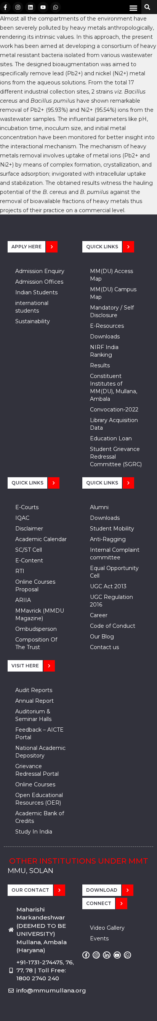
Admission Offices (39, 281)
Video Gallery (107, 927)
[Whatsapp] (55, 7)
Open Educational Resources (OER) (39, 799)
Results (100, 365)
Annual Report (34, 700)
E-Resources (107, 325)
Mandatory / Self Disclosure (112, 311)
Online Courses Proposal (35, 585)
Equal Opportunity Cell (114, 572)
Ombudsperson (36, 629)
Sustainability (32, 321)
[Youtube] (43, 7)
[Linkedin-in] (106, 955)
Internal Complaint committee (114, 553)
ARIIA (23, 600)
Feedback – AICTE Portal (39, 733)
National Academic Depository (40, 752)
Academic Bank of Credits (39, 817)
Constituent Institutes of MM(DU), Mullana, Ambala (113, 387)
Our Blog (102, 636)
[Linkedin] (30, 7)
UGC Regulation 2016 (111, 601)
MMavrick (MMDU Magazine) (39, 614)
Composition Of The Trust (36, 643)
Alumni (99, 507)
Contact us (104, 647)
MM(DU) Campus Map (113, 293)
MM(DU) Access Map (111, 275)
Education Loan (111, 438)
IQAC (22, 517)
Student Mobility (112, 528)
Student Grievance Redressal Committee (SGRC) (116, 457)
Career (98, 615)
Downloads (105, 336)
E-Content (29, 560)
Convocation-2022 (114, 409)
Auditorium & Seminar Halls (33, 715)
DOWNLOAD (101, 890)
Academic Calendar (41, 539)
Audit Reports (33, 690)
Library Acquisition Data (114, 424)
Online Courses (35, 784)
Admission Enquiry (39, 271)
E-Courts (26, 507)
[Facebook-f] (5, 7)
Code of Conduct (112, 625)
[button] (133, 8)
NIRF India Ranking (104, 351)
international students (31, 307)
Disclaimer (29, 528)
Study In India (33, 831)
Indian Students (36, 292)
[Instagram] (18, 7)
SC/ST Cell (28, 549)
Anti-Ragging (108, 539)
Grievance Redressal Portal (37, 770)
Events (99, 938)
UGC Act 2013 (108, 586)
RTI (19, 571)
